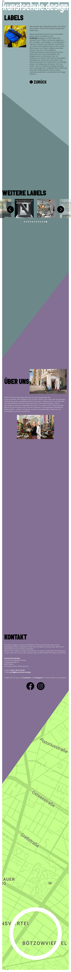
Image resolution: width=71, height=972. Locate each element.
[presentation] (10, 209)
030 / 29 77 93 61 (18, 670)
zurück (40, 82)
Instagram (38, 678)
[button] (24, 221)
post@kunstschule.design (20, 672)
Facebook (27, 678)
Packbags (33, 38)
